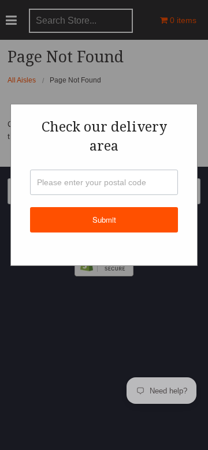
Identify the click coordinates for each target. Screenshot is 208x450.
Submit (104, 219)
